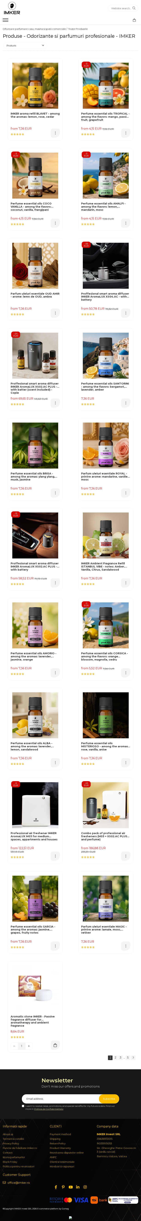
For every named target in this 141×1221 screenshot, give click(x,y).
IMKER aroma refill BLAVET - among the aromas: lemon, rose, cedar (35, 115)
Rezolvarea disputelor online (67, 1152)
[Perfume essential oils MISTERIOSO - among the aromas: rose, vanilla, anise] (105, 715)
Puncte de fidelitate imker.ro (20, 1148)
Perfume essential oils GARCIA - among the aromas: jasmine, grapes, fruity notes (33, 930)
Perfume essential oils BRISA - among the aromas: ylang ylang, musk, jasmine (33, 476)
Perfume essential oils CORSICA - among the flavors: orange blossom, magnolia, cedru (104, 656)
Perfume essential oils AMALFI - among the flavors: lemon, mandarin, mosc (103, 206)
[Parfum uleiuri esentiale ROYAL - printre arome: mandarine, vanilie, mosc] (105, 445)
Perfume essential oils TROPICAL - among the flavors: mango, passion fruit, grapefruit (105, 117)
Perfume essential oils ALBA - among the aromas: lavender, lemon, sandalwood (31, 746)
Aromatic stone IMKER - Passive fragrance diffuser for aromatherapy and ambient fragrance (33, 1021)
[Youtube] (70, 1187)
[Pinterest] (63, 1187)
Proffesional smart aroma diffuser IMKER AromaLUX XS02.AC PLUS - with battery (35, 566)
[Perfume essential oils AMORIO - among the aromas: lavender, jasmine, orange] (35, 625)
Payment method (60, 1134)
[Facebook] (56, 1187)
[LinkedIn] (78, 1187)
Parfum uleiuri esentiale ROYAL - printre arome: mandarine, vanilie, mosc (104, 476)
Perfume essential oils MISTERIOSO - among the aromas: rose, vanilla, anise (105, 746)
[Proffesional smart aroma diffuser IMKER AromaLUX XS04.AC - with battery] (105, 265)
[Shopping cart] (134, 20)
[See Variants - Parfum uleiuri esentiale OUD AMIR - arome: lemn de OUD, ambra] (55, 313)
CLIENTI (56, 1126)
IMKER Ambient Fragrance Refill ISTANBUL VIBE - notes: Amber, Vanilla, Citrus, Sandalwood (103, 566)
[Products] (6, 21)
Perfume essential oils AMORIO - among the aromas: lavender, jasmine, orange (33, 656)
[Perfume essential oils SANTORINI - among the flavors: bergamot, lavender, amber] (105, 355)
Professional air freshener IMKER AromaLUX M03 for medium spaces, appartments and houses (34, 836)
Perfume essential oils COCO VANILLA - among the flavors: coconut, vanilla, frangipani (31, 206)
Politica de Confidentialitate (48, 1109)
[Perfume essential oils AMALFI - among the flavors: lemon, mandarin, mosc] (105, 175)
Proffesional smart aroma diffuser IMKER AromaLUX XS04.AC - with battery (105, 297)
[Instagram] (85, 1187)
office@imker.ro (18, 1182)
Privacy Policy (11, 1143)
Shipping (55, 1138)
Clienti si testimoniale (62, 1161)
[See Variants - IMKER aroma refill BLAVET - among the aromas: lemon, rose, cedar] (55, 133)
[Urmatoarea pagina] (133, 1058)
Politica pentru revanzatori (18, 1166)
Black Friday (10, 1161)
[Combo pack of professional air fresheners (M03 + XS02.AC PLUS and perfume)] (105, 805)
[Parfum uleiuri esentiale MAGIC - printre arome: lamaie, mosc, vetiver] (105, 898)
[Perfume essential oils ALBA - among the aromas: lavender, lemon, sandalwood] (35, 715)
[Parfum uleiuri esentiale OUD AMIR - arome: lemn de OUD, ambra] (35, 265)
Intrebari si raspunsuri (62, 1166)
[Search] (134, 8)
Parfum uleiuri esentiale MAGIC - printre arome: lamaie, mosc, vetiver (104, 930)
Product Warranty (60, 1148)
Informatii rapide (15, 1126)
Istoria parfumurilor (14, 1157)
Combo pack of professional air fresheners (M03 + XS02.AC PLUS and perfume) (104, 836)
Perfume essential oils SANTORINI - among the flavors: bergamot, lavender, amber (105, 386)
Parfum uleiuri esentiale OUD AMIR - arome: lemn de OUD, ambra (35, 295)
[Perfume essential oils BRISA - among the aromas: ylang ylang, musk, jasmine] (35, 445)
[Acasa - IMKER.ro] (26, 8)
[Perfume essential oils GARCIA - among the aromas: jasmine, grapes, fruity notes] (35, 898)
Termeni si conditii (13, 1138)
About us (8, 1134)
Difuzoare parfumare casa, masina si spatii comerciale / (35, 28)
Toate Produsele (78, 28)
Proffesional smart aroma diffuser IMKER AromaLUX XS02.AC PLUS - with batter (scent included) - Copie (35, 388)
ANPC (53, 1157)
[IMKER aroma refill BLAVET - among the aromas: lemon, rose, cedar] (35, 85)
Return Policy (58, 1143)
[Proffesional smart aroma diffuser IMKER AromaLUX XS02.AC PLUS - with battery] (35, 535)
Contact (7, 1152)
